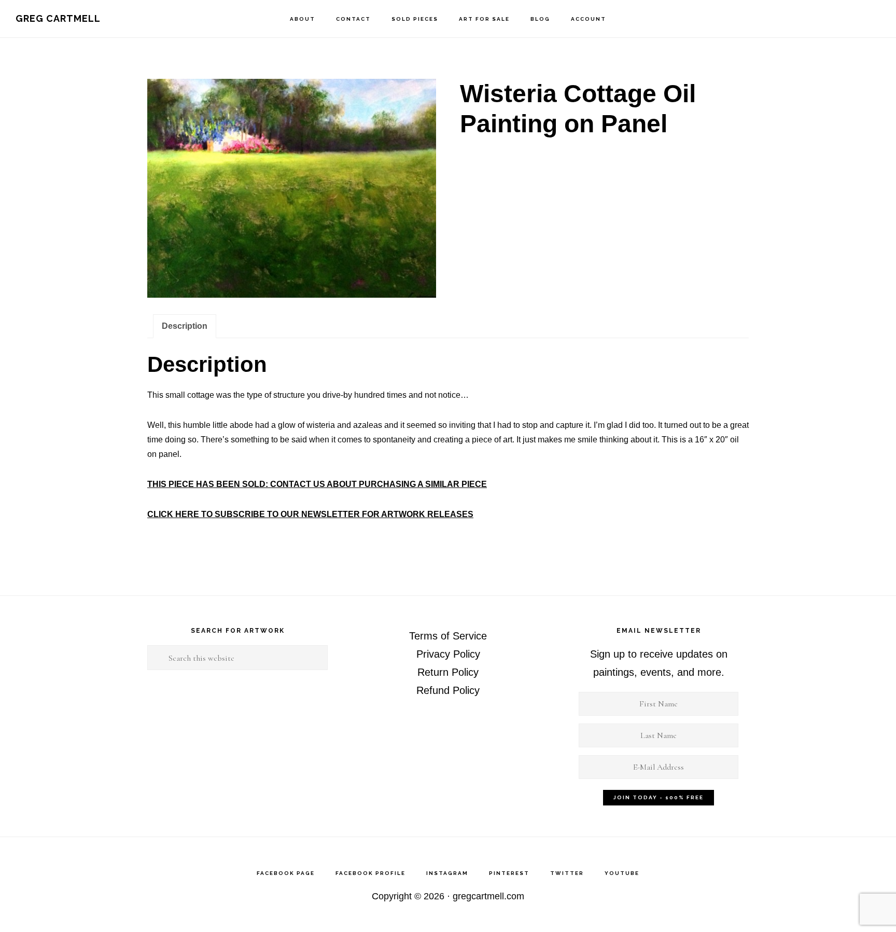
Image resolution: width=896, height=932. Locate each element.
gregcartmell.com (488, 896)
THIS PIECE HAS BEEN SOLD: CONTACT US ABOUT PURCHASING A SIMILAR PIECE (317, 484)
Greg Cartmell (58, 18)
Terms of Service (448, 636)
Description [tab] (184, 326)
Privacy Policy (448, 654)
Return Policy (448, 672)
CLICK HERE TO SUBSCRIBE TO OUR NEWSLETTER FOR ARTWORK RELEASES (310, 514)
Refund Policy (448, 690)
